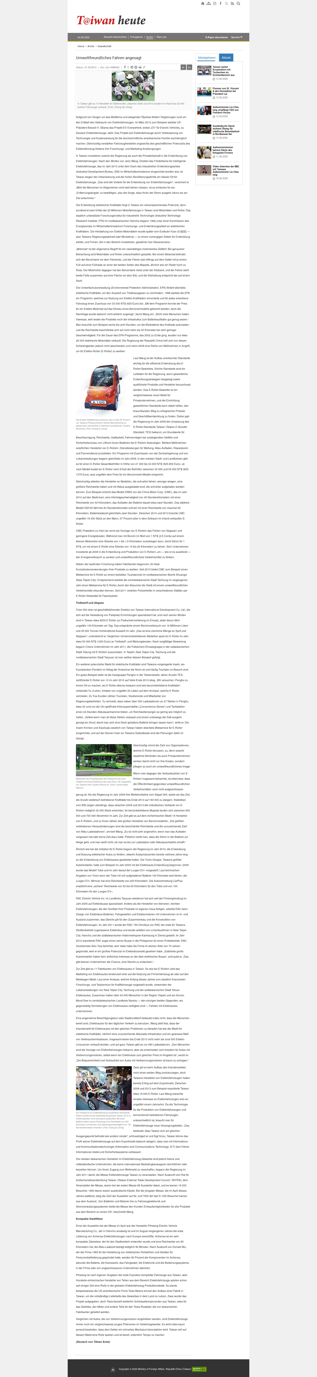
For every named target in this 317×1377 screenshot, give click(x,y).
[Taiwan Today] (124, 20)
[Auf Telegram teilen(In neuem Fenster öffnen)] (136, 67)
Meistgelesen (207, 57)
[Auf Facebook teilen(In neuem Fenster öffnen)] (124, 67)
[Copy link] (144, 67)
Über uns (161, 37)
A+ (189, 67)
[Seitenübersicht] (208, 3)
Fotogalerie (136, 37)
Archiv (149, 37)
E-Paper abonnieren (217, 37)
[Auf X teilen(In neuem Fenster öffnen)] (128, 67)
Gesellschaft (104, 46)
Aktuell (226, 57)
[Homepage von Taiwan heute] (202, 3)
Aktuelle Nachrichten (115, 37)
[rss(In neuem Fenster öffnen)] (232, 3)
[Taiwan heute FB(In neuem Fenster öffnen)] (220, 3)
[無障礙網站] (199, 1369)
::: (75, 8)
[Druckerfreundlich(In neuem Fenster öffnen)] (140, 67)
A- (183, 67)
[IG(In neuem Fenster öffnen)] (214, 3)
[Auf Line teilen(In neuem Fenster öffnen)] (132, 67)
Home (81, 46)
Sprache (235, 37)
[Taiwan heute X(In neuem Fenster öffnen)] (226, 3)
